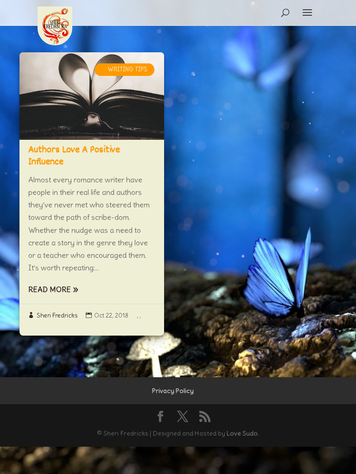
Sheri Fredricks (57, 315)
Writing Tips (127, 69)
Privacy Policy (173, 391)
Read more (49, 289)
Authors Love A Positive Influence (74, 156)
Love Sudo (242, 433)
